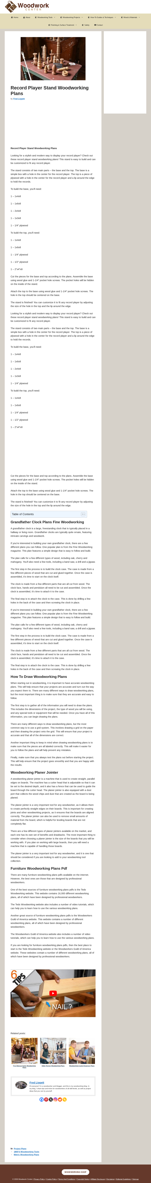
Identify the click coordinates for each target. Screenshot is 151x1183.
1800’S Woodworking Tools (26, 1152)
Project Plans (20, 1149)
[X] (51, 1099)
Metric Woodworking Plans (26, 1155)
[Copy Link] (65, 1099)
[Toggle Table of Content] (82, 514)
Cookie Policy (51, 1179)
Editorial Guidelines (123, 1179)
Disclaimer (110, 1179)
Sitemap (135, 1179)
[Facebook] (42, 1099)
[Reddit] (60, 1099)
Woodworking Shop (75, 1172)
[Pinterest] (46, 1099)
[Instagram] (55, 1099)
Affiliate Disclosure (98, 1179)
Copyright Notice (83, 1179)
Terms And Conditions (66, 1179)
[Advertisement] (103, 6)
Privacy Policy (39, 1179)
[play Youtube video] (53, 993)
